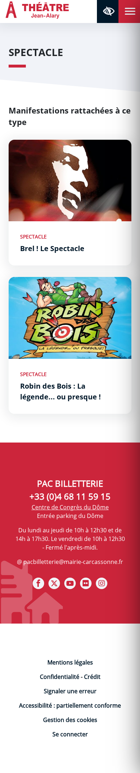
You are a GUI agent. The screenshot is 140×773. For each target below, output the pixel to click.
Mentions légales (70, 662)
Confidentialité (59, 677)
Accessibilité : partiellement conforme (70, 705)
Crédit (92, 677)
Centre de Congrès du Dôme (70, 507)
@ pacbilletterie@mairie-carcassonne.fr (70, 562)
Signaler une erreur (70, 691)
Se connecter (70, 734)
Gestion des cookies (70, 720)
